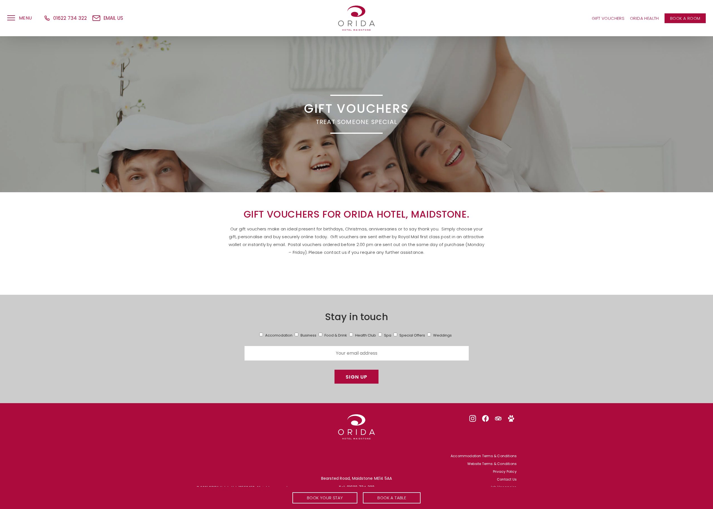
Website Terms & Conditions (492, 464)
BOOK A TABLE (391, 498)
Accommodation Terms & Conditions (484, 456)
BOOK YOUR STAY (325, 498)
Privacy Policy (505, 472)
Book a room (685, 18)
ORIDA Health (644, 18)
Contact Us (507, 479)
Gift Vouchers (608, 18)
